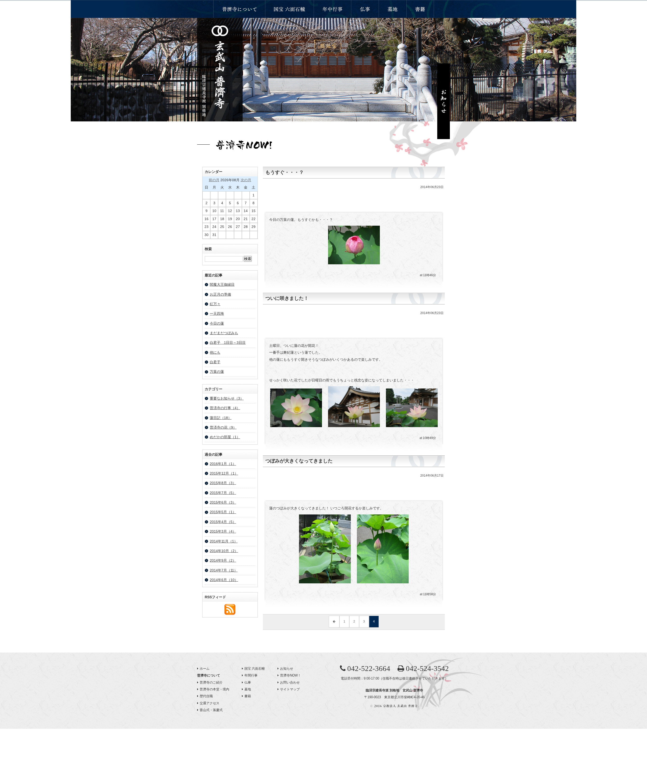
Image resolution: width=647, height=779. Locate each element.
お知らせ (286, 668)
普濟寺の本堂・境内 (214, 689)
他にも (215, 352)
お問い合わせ (290, 682)
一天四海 (217, 313)
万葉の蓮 (217, 371)
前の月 (214, 180)
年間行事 (251, 675)
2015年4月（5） (223, 522)
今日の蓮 (217, 323)
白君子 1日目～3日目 (228, 342)
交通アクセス (209, 703)
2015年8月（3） (223, 483)
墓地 (247, 689)
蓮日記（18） (221, 418)
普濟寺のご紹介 (211, 682)
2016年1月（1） (223, 463)
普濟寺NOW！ (290, 675)
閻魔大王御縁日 (222, 284)
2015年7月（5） (223, 493)
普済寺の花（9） (223, 427)
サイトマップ (290, 689)
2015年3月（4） (223, 531)
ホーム (205, 668)
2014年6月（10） (224, 580)
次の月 (246, 180)
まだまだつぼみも (224, 333)
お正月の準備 (220, 294)
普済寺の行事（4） (225, 408)
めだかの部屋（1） (225, 437)
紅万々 (215, 304)
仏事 (247, 682)
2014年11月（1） (224, 541)
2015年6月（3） (223, 502)
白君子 (215, 362)
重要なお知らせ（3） (227, 398)
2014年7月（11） (224, 570)
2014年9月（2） (223, 560)
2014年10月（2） (224, 551)
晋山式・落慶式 (211, 710)
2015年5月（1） (223, 512)
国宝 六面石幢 (254, 668)
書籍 (247, 696)
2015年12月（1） (224, 473)
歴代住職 (206, 696)
